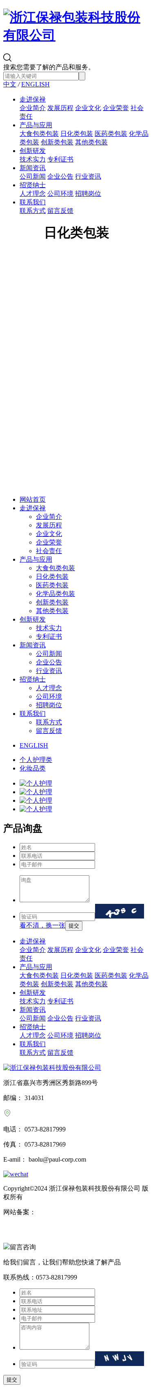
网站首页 (33, 499)
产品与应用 (36, 125)
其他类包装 (91, 142)
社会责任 (49, 550)
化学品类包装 (55, 593)
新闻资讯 (33, 167)
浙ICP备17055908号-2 (66, 1212)
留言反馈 (60, 210)
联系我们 (33, 202)
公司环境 (60, 193)
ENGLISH (35, 84)
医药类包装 (111, 133)
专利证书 (60, 159)
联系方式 (33, 210)
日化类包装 (76, 133)
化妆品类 (33, 768)
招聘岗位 (88, 193)
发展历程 (60, 107)
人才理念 (33, 193)
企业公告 (60, 176)
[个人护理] (85, 783)
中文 (9, 84)
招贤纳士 (33, 185)
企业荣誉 (116, 107)
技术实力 (33, 159)
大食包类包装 (39, 133)
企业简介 (33, 107)
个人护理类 (36, 759)
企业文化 (88, 107)
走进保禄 (33, 99)
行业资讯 (88, 176)
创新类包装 (57, 142)
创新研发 (33, 150)
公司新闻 (33, 176)
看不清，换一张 (42, 925)
